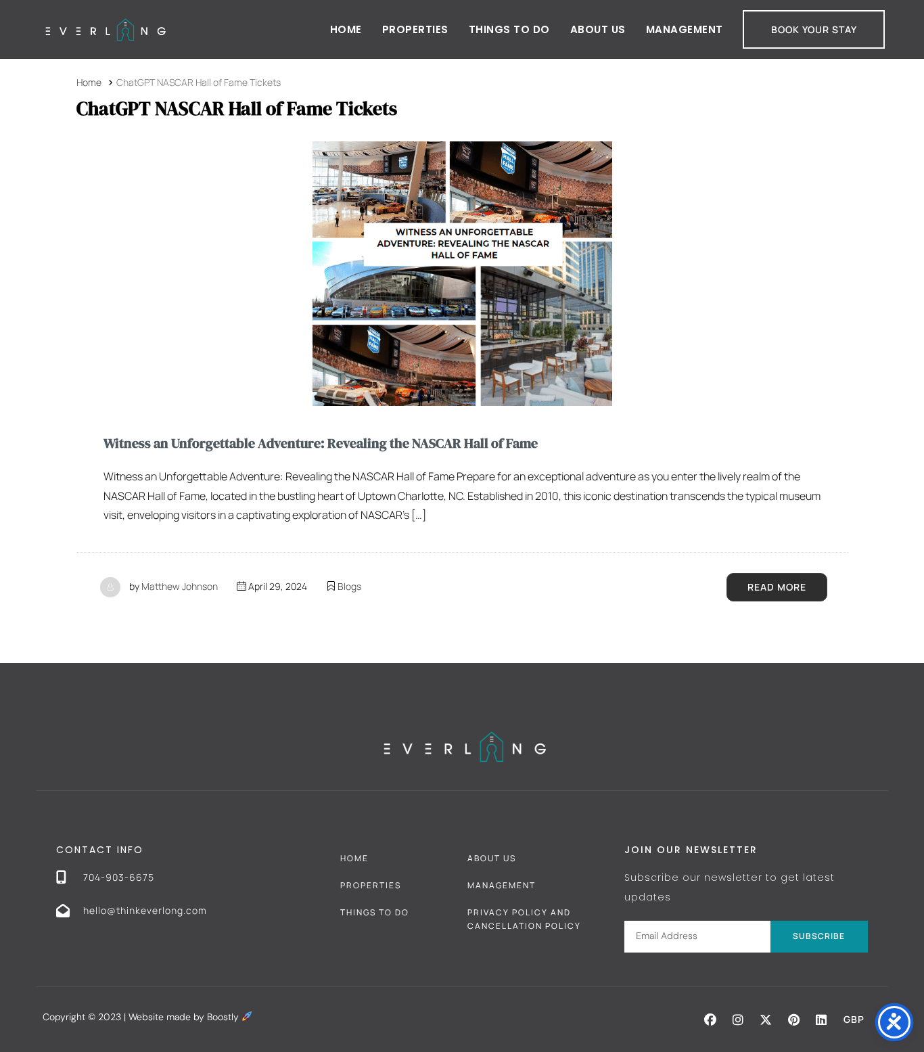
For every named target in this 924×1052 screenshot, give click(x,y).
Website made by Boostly (185, 1017)
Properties (415, 29)
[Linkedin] (821, 1019)
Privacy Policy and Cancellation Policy (524, 919)
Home (346, 29)
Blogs (349, 586)
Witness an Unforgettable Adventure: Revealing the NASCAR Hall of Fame (320, 443)
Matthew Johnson (179, 586)
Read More (776, 586)
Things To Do (374, 912)
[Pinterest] (793, 1019)
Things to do (509, 29)
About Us (598, 29)
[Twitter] (766, 1019)
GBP (854, 1019)
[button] (710, 1019)
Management (684, 29)
